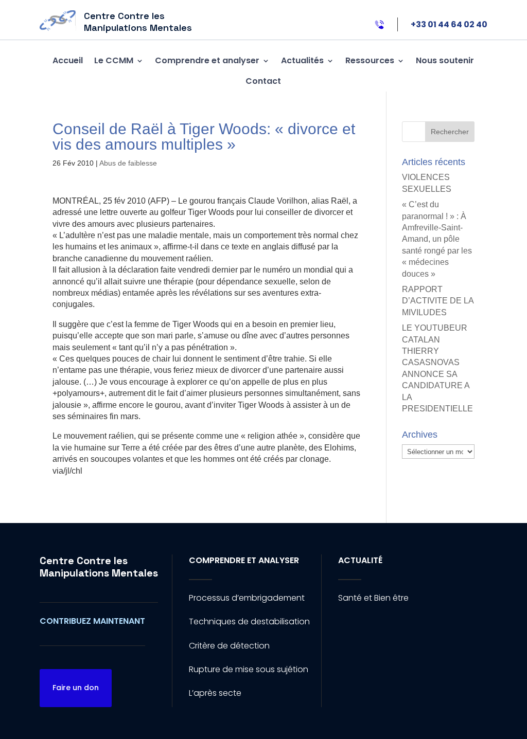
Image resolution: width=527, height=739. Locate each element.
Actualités (302, 60)
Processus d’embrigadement (247, 598)
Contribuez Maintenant (92, 621)
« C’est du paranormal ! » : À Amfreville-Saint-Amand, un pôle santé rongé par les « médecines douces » (437, 239)
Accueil (67, 60)
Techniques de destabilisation (249, 621)
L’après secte (215, 693)
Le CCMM (113, 60)
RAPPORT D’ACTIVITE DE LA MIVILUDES (437, 301)
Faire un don (75, 687)
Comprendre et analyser (207, 60)
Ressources (369, 60)
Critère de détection (229, 646)
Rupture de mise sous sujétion (248, 669)
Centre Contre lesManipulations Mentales (99, 567)
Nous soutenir (445, 60)
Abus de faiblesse (128, 163)
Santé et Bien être (373, 598)
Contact (263, 81)
